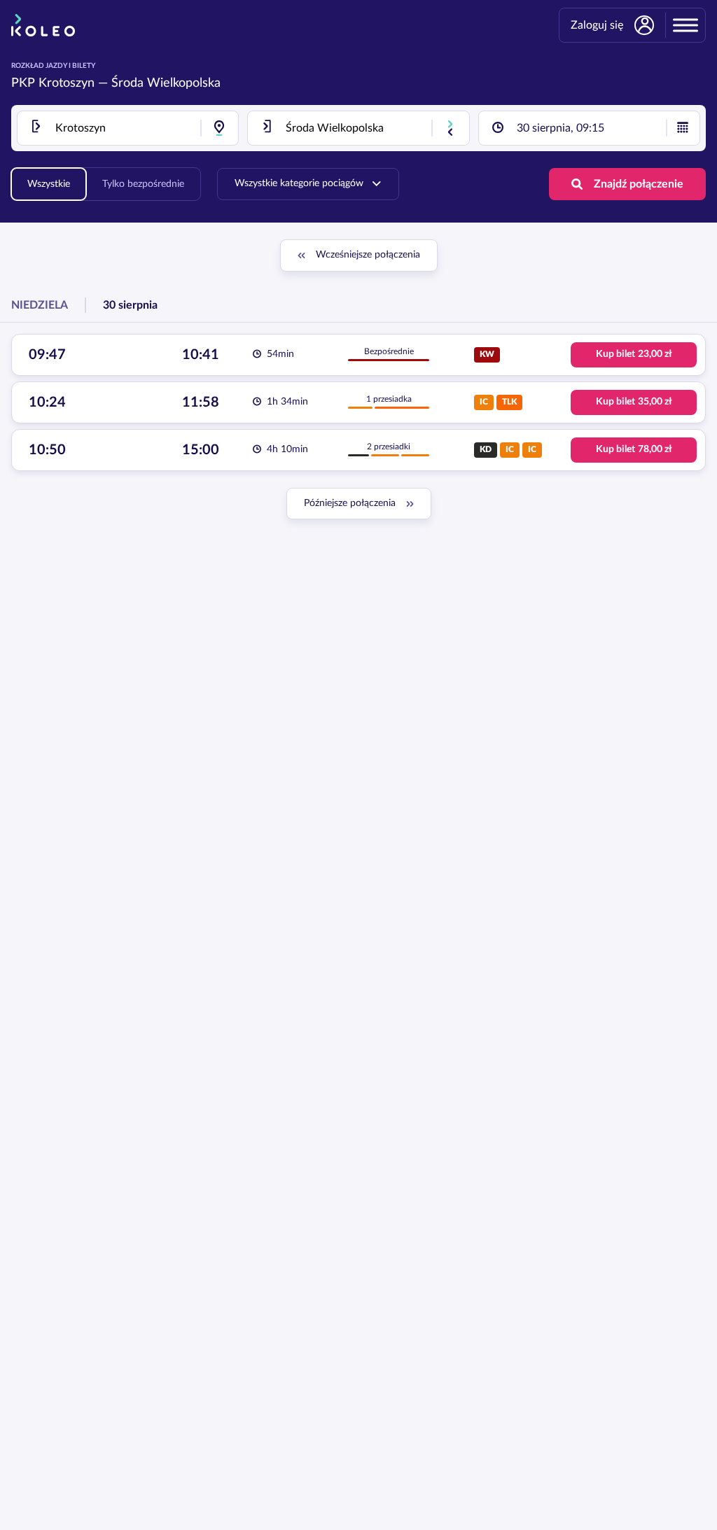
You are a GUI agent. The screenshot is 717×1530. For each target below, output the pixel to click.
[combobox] (127, 128)
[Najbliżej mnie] (219, 128)
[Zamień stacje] (450, 128)
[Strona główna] (43, 25)
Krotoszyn (67, 83)
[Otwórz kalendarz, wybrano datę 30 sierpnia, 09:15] (682, 128)
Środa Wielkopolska (166, 83)
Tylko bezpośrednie (143, 184)
